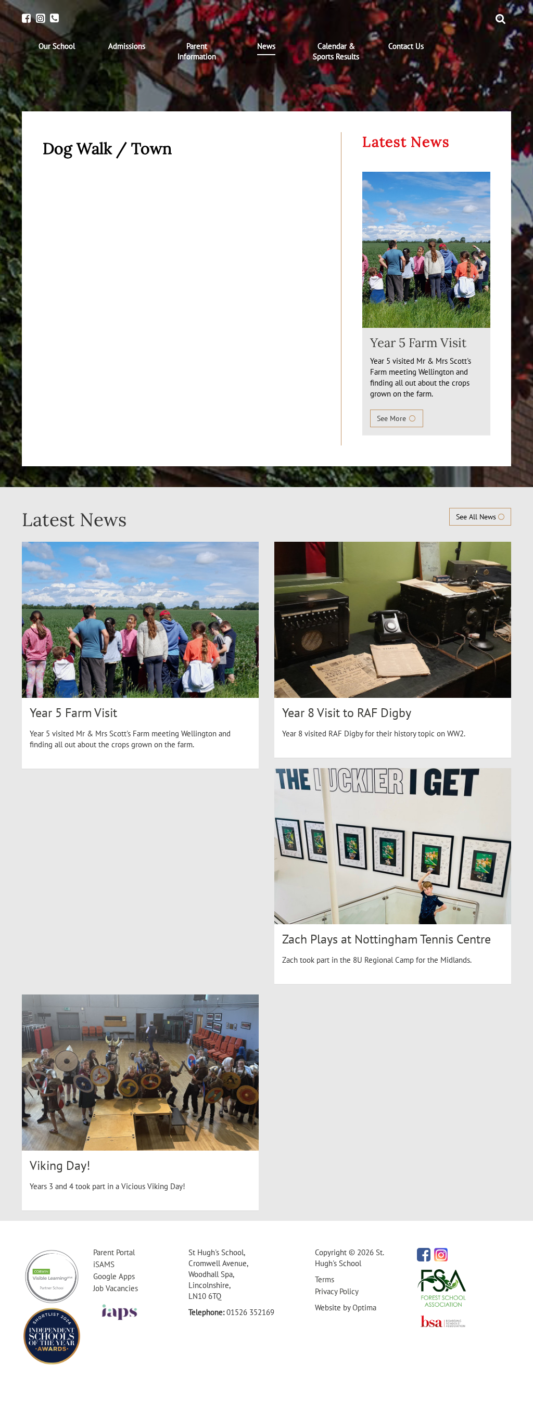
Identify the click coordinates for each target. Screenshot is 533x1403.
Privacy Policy (337, 1291)
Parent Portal (114, 1252)
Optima (364, 1307)
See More (392, 418)
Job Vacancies (115, 1288)
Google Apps (114, 1276)
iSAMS (104, 1264)
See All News (477, 516)
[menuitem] (57, 46)
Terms (324, 1279)
